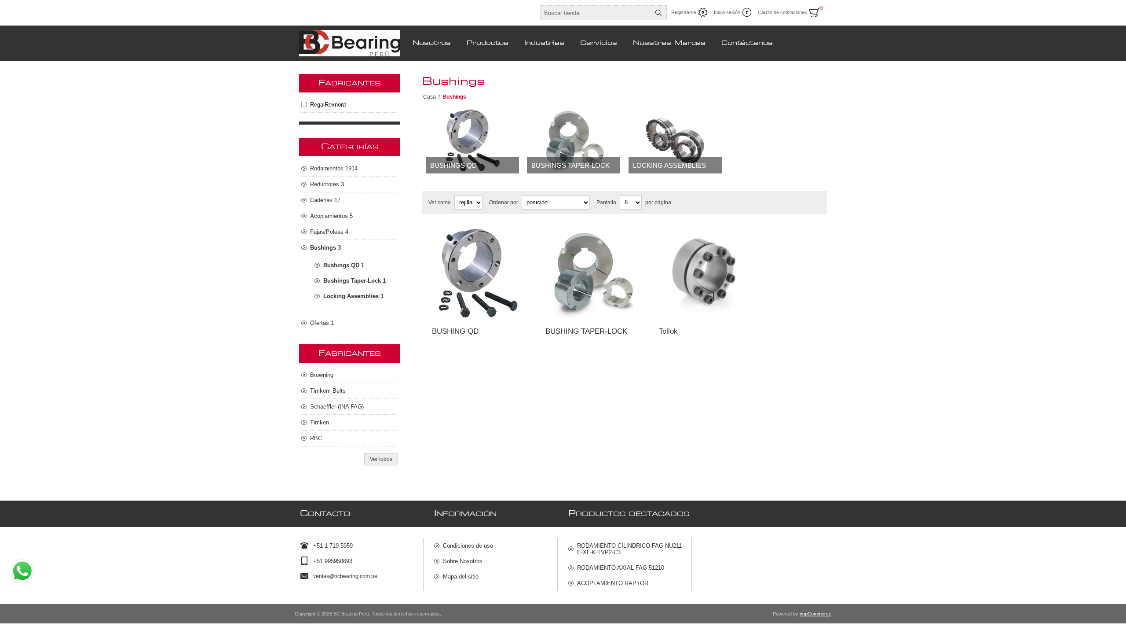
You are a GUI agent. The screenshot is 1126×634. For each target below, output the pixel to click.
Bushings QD (453, 165)
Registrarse (683, 12)
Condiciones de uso (468, 545)
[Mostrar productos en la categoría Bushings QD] (472, 140)
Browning (321, 375)
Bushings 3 (325, 247)
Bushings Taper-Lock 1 (354, 280)
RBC (316, 438)
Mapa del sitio (461, 576)
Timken (319, 422)
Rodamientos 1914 (334, 168)
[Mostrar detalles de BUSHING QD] (478, 274)
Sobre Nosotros (463, 561)
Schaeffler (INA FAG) (337, 406)
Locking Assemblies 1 (353, 296)
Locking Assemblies (669, 165)
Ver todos (381, 459)
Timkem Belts (328, 390)
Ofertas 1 (322, 323)
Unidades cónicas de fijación (698, 235)
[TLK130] (705, 274)
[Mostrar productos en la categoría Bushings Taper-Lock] (573, 140)
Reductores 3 (327, 184)
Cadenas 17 (325, 200)
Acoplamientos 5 (331, 216)
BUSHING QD (455, 331)
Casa (429, 97)
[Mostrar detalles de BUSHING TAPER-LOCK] (592, 274)
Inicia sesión (727, 12)
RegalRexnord (328, 104)
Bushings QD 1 (343, 265)
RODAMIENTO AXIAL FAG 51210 (620, 567)
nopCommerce (815, 613)
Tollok (668, 331)
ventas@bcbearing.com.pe (345, 576)
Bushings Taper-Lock (570, 165)
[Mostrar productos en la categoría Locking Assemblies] (675, 140)
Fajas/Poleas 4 (329, 232)
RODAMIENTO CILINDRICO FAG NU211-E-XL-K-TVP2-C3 (630, 549)
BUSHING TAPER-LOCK (586, 331)
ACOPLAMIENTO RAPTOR (612, 583)
